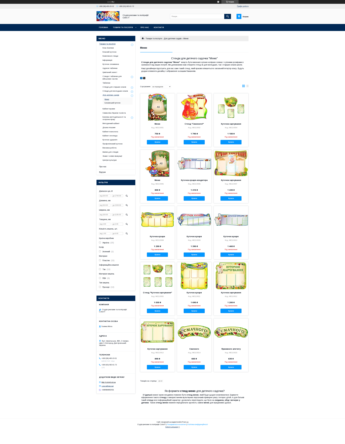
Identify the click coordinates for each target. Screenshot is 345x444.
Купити (157, 142)
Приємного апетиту (231, 349)
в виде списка (247, 86)
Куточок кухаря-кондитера (194, 180)
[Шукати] (227, 16)
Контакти (159, 27)
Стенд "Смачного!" (194, 124)
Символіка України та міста (114, 113)
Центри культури (110, 160)
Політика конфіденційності (197, 424)
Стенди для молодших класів (115, 91)
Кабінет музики (109, 109)
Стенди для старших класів (114, 87)
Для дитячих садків (173, 38)
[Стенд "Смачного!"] (194, 106)
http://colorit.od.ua (108, 382)
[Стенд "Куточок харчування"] (157, 275)
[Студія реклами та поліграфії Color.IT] (107, 20)
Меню (157, 124)
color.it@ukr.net (107, 386)
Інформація (107, 60)
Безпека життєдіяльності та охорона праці (114, 118)
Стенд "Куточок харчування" (157, 293)
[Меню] (157, 106)
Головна (103, 27)
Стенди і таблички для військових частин (112, 77)
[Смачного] (194, 331)
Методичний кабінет (111, 123)
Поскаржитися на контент (176, 424)
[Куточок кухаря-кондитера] (194, 163)
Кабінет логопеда (110, 136)
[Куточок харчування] (231, 106)
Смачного (194, 349)
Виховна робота (109, 148)
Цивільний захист (110, 72)
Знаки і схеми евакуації (112, 156)
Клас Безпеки (108, 48)
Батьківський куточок (112, 103)
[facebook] (141, 78)
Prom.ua (185, 422)
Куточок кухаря (157, 236)
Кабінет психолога (110, 132)
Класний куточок (109, 52)
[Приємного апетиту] (231, 331)
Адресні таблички (110, 68)
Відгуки (102, 172)
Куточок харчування (231, 124)
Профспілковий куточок (113, 144)
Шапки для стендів (110, 152)
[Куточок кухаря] (157, 219)
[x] (144, 78)
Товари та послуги (123, 27)
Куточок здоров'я (110, 140)
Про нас (144, 27)
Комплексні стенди (110, 56)
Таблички (106, 83)
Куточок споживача (111, 64)
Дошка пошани (109, 127)
